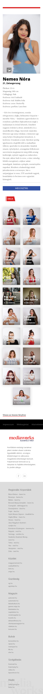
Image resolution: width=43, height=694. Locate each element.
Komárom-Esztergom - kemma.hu (21, 528)
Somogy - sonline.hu (16, 534)
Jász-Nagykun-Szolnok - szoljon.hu (17, 524)
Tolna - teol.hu (13, 543)
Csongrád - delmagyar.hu (18, 506)
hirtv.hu (11, 569)
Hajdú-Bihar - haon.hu (16, 517)
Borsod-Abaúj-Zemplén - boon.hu (21, 503)
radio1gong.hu (13, 684)
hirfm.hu (11, 687)
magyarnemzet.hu (15, 563)
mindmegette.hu (14, 615)
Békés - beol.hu (14, 500)
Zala (10, 199)
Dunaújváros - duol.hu (16, 508)
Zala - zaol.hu (13, 551)
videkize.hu (12, 626)
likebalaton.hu (13, 609)
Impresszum (8, 424)
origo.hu (11, 571)
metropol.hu (12, 647)
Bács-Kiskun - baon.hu (16, 494)
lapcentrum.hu (13, 673)
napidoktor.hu (13, 612)
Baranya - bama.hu (15, 497)
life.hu (10, 649)
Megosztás (21, 188)
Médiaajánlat (23, 424)
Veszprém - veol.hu (15, 548)
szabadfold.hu (13, 566)
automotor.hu (13, 601)
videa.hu (11, 670)
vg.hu (10, 583)
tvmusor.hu (12, 629)
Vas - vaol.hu (13, 545)
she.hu (10, 652)
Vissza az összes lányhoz (14, 415)
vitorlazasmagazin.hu (16, 623)
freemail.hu (12, 664)
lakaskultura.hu (14, 604)
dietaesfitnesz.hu (14, 621)
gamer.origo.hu (14, 606)
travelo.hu (12, 618)
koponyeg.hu (13, 667)
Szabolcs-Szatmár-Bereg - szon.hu (18, 538)
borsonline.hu (13, 641)
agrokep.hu (12, 586)
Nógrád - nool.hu (14, 531)
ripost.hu (11, 644)
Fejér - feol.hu (13, 511)
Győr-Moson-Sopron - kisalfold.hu (21, 514)
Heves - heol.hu (14, 520)
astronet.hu (12, 598)
